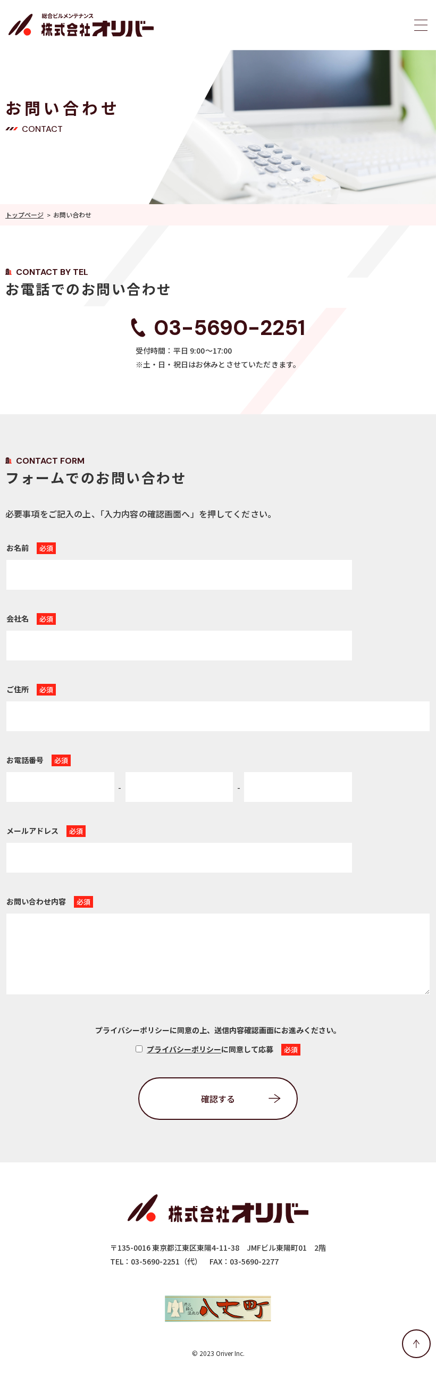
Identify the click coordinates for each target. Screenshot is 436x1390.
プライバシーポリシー (184, 1049)
